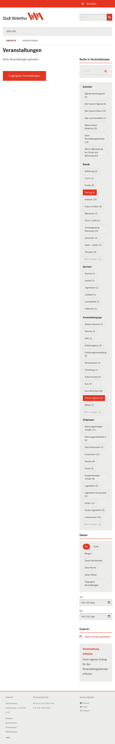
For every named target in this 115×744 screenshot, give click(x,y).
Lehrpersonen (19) (93, 517)
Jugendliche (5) (91, 486)
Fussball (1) (89, 280)
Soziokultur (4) (91, 238)
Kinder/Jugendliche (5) (95, 510)
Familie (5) (89, 185)
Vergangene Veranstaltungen (24, 75)
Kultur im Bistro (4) (93, 206)
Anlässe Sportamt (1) (94, 324)
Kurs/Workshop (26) (94, 391)
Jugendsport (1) (91, 287)
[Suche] (109, 17)
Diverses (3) (90, 331)
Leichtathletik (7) (92, 302)
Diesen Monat (91, 575)
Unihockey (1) (91, 309)
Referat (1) (89, 405)
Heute (96, 546)
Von (81, 597)
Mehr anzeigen (91, 259)
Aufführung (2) (91, 171)
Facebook (86, 703)
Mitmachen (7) (91, 213)
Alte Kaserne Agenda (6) (95, 104)
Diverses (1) (90, 273)
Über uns (11, 31)
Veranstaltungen (30, 41)
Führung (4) (90, 192)
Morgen (88, 553)
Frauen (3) (89, 468)
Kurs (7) (88, 384)
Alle (86, 546)
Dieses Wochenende (93, 560)
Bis (81, 611)
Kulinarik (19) (91, 199)
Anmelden (91, 4)
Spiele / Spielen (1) (93, 245)
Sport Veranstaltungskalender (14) (95, 138)
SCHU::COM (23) (92, 220)
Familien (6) (90, 461)
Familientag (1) (91, 370)
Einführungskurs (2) (93, 345)
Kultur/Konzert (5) (93, 377)
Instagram (86, 711)
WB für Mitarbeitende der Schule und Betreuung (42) (94, 152)
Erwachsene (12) (92, 454)
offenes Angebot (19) (94, 398)
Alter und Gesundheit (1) (95, 118)
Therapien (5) (90, 252)
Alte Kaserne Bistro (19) (95, 111)
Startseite (11, 41)
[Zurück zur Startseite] (23, 19)
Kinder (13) (90, 503)
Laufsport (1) (90, 294)
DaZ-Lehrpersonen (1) (94, 447)
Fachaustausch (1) (92, 363)
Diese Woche (90, 567)
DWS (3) (88, 338)
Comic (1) (89, 178)
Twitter (85, 707)
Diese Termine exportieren (97, 637)
